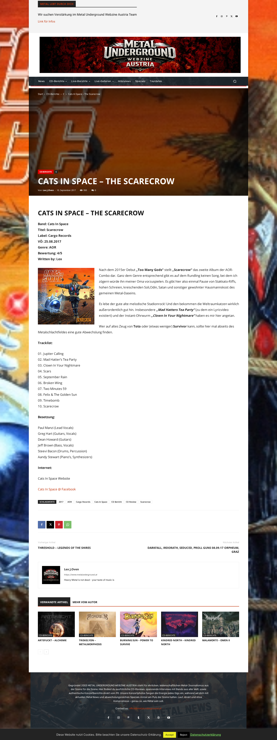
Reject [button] (183, 734)
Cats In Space (100, 501)
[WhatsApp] (67, 524)
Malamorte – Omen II (216, 640)
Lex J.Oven (48, 190)
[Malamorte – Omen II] (220, 624)
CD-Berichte (53, 94)
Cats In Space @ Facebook (57, 489)
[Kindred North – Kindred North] (179, 624)
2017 (61, 501)
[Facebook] (216, 16)
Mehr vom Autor (85, 602)
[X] (231, 16)
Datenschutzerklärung (205, 734)
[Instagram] (221, 16)
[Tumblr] (138, 717)
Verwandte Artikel (54, 602)
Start (40, 94)
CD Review (131, 501)
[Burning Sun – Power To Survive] (138, 624)
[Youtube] (236, 16)
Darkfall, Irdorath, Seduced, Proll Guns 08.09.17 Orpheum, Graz (193, 550)
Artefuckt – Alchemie (52, 640)
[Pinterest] (226, 16)
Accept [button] (169, 734)
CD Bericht (116, 501)
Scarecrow (145, 501)
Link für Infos (46, 21)
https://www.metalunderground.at (80, 574)
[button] (234, 81)
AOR (69, 501)
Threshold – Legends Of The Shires (64, 548)
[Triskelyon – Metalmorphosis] (97, 624)
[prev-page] (40, 652)
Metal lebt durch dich (56, 4)
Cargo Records (83, 501)
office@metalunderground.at (145, 708)
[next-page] (46, 652)
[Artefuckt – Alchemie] (56, 624)
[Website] (158, 717)
